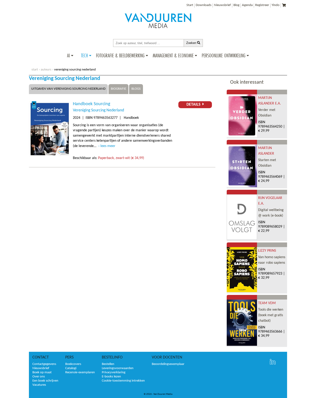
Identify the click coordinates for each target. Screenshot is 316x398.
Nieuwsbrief (222, 5)
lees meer (107, 146)
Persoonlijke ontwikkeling (223, 55)
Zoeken (191, 43)
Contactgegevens (44, 364)
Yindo (275, 5)
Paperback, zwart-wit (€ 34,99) (121, 158)
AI (68, 55)
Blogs (136, 89)
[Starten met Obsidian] (242, 186)
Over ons (38, 376)
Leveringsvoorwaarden (117, 368)
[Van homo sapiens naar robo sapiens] (242, 291)
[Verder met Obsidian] (242, 136)
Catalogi (70, 368)
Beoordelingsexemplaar (168, 364)
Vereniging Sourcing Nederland (98, 110)
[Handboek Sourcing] (50, 156)
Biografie (118, 89)
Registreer (262, 5)
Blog (236, 5)
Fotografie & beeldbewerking (120, 55)
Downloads (203, 5)
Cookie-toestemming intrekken (123, 381)
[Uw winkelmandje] (284, 5)
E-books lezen (111, 376)
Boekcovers (73, 364)
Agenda (247, 5)
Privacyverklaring (113, 372)
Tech (84, 55)
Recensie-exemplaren (80, 372)
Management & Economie (173, 55)
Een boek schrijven (45, 381)
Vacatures (39, 385)
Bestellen (108, 364)
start (34, 69)
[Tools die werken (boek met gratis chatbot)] (242, 345)
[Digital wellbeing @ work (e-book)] (242, 239)
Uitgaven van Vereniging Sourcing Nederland (68, 89)
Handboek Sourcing (91, 104)
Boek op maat (42, 372)
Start (189, 5)
